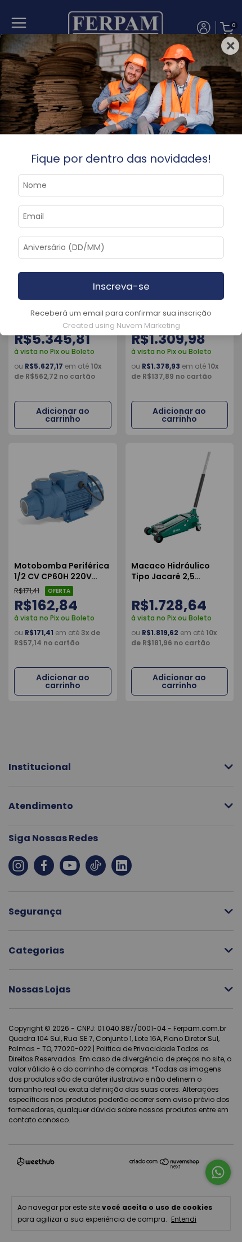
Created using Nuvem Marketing (121, 325)
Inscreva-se (121, 286)
